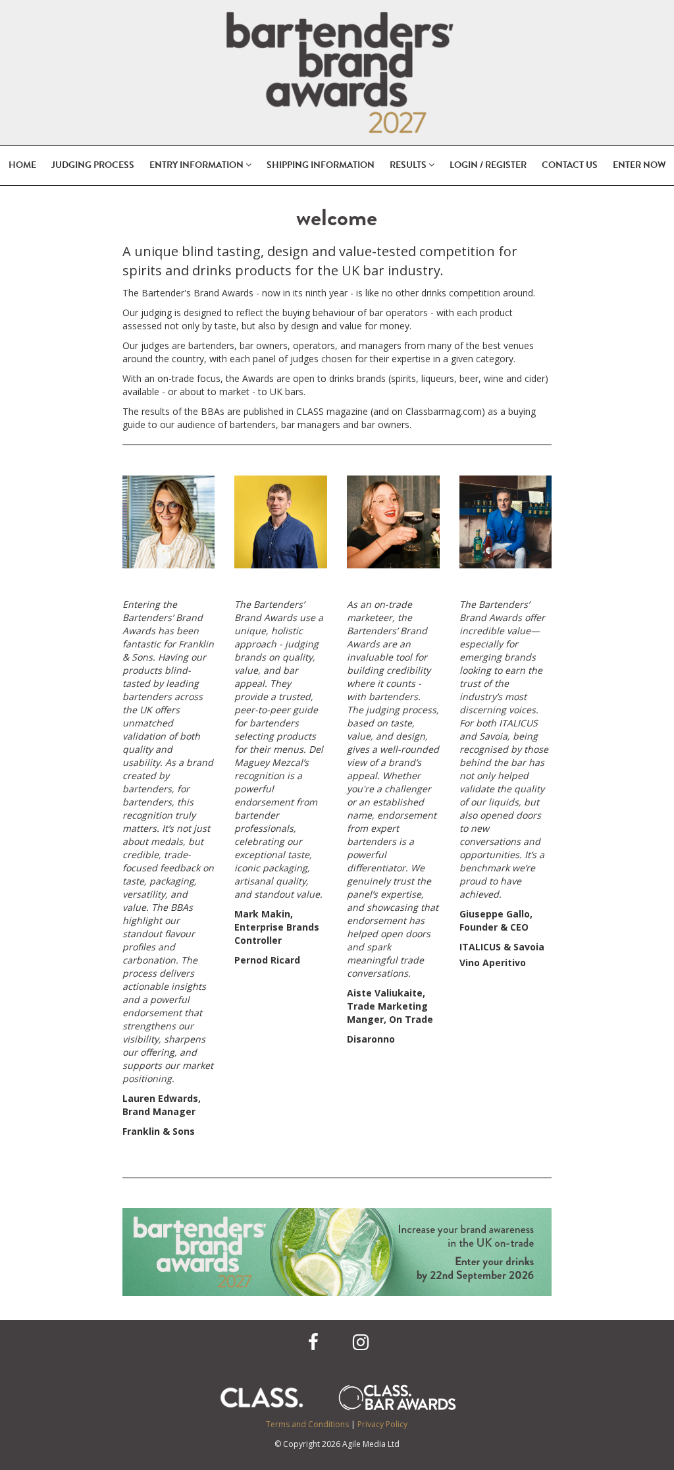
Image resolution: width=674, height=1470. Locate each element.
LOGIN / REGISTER (488, 165)
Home (22, 165)
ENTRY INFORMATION (197, 165)
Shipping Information (321, 165)
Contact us (570, 165)
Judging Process (92, 165)
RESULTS (409, 165)
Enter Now (639, 165)
